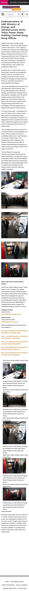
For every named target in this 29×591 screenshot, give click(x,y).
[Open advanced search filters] (22, 14)
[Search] (19, 14)
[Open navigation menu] (2, 14)
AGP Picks (4, 2)
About (7, 581)
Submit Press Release (8, 585)
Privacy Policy (22, 588)
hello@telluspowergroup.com (10, 322)
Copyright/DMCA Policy (9, 588)
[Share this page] (27, 14)
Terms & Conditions (21, 585)
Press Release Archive (17, 581)
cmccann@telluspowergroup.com (11, 314)
